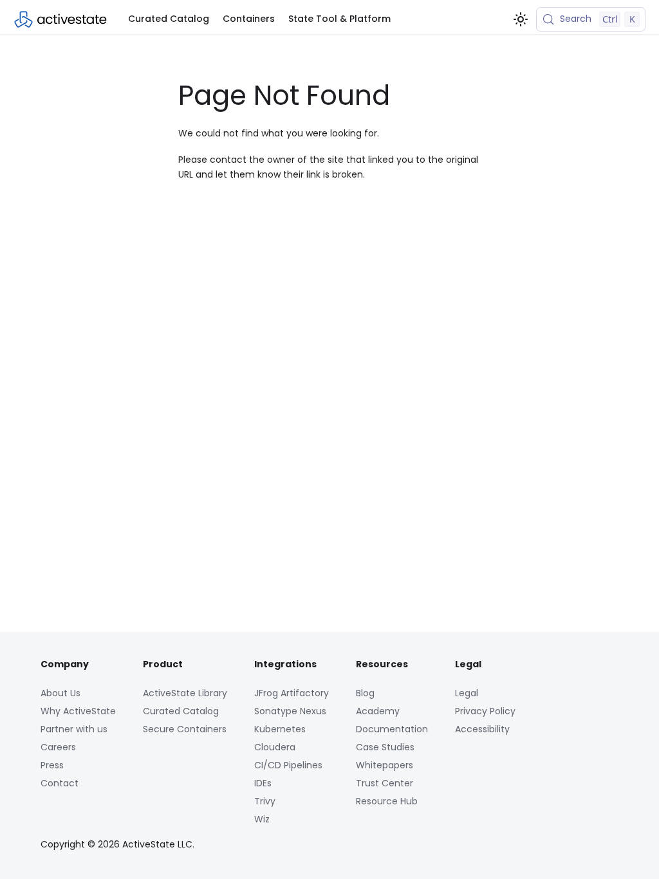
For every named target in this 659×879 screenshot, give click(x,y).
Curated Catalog (168, 18)
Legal (466, 693)
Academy (378, 711)
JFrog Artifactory (291, 693)
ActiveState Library (185, 693)
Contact (60, 783)
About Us (60, 693)
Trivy (264, 801)
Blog (365, 693)
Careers (58, 747)
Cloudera (274, 747)
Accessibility (482, 729)
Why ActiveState (78, 711)
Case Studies (385, 747)
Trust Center (384, 783)
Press (52, 765)
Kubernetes (280, 729)
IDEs (263, 783)
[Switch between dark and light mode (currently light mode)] (521, 19)
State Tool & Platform (339, 18)
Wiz (262, 819)
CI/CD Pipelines (288, 765)
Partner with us (74, 729)
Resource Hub (387, 801)
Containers (249, 18)
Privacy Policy (485, 711)
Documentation (392, 729)
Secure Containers (185, 729)
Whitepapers (384, 765)
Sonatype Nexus (290, 711)
